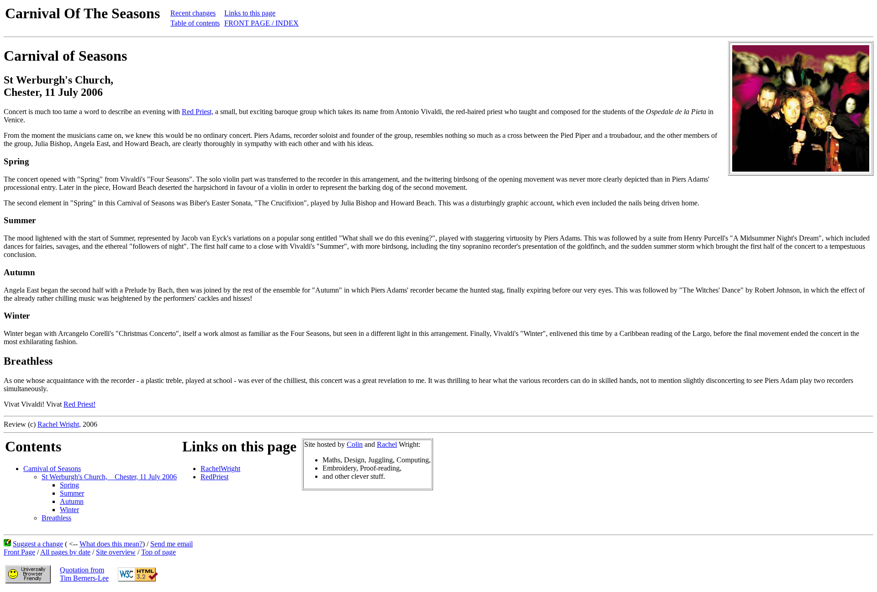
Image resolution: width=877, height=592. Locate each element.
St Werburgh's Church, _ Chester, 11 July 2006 (109, 477)
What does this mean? (111, 544)
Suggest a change (38, 544)
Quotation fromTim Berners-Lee (84, 574)
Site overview (116, 552)
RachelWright (220, 468)
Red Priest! (79, 404)
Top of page (158, 552)
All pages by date (65, 552)
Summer (72, 493)
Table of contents (195, 23)
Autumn (72, 501)
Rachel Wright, (59, 424)
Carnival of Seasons (52, 468)
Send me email (171, 544)
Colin (355, 444)
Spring (69, 485)
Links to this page (249, 13)
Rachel (387, 444)
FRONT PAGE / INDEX (261, 23)
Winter (69, 509)
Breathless (56, 518)
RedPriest (214, 477)
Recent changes (193, 13)
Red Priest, (197, 111)
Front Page (19, 552)
